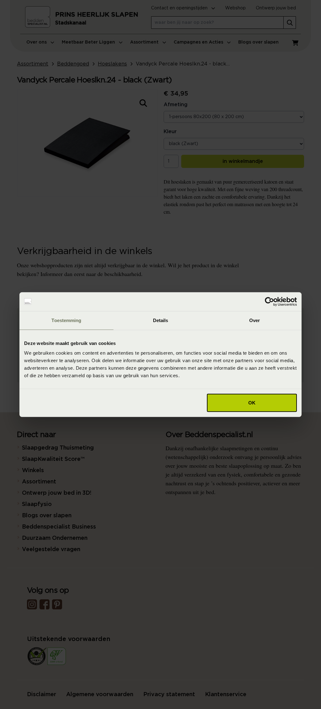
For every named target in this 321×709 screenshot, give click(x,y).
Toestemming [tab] (66, 320)
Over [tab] (254, 320)
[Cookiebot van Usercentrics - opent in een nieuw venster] (269, 301)
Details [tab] (160, 320)
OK (251, 402)
